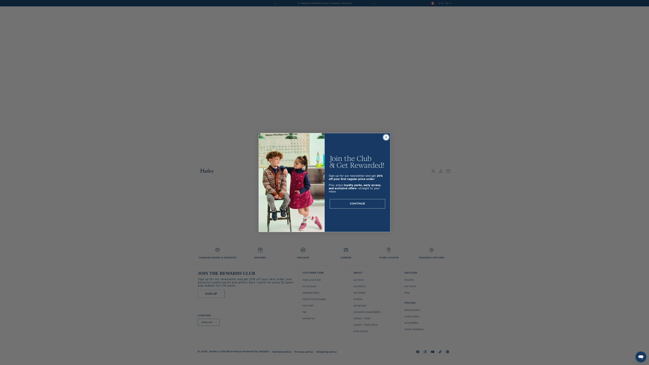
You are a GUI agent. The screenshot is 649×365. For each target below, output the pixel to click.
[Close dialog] (386, 137)
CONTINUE (357, 203)
